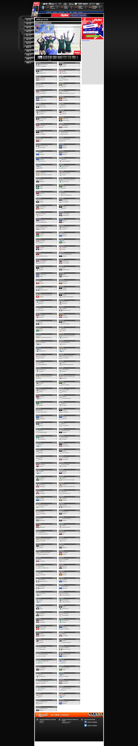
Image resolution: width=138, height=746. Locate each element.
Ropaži (41, 188)
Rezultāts (38, 62)
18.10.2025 (54, 659)
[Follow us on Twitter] (43, 7)
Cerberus (41, 588)
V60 (29, 62)
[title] (35, 9)
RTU (40, 335)
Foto (67, 12)
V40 (29, 55)
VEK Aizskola (42, 93)
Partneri (75, 12)
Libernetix (41, 181)
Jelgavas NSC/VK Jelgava (68, 93)
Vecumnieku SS (43, 91)
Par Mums (80, 12)
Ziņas (70, 12)
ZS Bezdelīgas (42, 100)
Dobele (41, 98)
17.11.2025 (77, 544)
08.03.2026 (54, 286)
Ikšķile (64, 71)
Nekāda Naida (42, 107)
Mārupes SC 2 (42, 73)
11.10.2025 (77, 679)
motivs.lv (41, 86)
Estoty (41, 84)
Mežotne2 (41, 154)
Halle (85, 12)
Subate (64, 174)
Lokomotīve (42, 78)
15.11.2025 (54, 578)
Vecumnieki (65, 100)
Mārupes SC (65, 301)
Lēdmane (64, 84)
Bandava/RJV (42, 206)
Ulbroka (64, 73)
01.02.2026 (54, 374)
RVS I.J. (41, 322)
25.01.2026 (54, 435)
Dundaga (41, 208)
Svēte (63, 267)
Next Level (65, 200)
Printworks (42, 105)
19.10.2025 (54, 625)
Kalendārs (49, 12)
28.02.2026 (54, 313)
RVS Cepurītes (65, 323)
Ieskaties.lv (42, 262)
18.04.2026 (77, 130)
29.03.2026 (77, 191)
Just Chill (41, 193)
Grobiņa (64, 64)
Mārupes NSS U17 (43, 64)
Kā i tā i (64, 66)
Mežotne (64, 145)
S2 (29, 39)
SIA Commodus (42, 66)
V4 (29, 31)
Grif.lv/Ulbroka (66, 161)
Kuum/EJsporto (66, 139)
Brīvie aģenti (62, 12)
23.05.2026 (54, 62)
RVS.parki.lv (65, 134)
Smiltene (41, 479)
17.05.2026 (54, 69)
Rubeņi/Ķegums (43, 222)
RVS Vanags (65, 132)
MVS (40, 166)
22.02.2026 (54, 340)
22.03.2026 (77, 218)
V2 (29, 23)
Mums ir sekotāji (92, 722)
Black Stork (65, 389)
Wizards (64, 147)
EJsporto (64, 290)
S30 (30, 51)
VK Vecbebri (65, 79)
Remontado (42, 79)
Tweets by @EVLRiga (85, 40)
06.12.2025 (54, 496)
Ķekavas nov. (65, 166)
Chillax (64, 112)
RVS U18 (64, 159)
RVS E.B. (64, 188)
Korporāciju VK (43, 227)
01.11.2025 (54, 591)
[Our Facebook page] (43, 8)
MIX (28, 47)
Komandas (55, 12)
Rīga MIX (64, 113)
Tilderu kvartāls (66, 398)
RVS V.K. (64, 208)
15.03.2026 (77, 252)
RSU (40, 140)
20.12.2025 (54, 476)
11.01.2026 (54, 449)
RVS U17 (64, 86)
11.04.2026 (77, 157)
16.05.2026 (77, 83)
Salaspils (41, 498)
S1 (29, 35)
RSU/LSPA (64, 303)
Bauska (41, 269)
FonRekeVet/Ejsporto (67, 296)
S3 (29, 43)
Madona (64, 98)
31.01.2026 (77, 401)
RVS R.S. (64, 78)
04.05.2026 (54, 103)
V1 (29, 19)
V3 (29, 27)
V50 (29, 58)
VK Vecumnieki (65, 213)
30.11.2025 (54, 510)
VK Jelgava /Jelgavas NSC (45, 295)
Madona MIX (65, 118)
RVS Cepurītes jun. (67, 195)
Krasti (41, 71)
